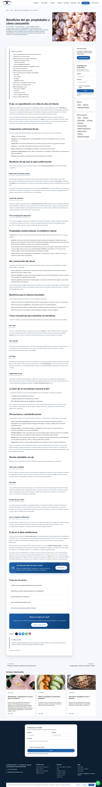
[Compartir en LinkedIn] (23, 634)
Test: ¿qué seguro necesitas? (64, 766)
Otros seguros (44, 2)
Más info (68, 784)
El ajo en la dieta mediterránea (21, 96)
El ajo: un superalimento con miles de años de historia (27, 54)
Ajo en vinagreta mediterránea (21, 94)
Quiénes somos (61, 775)
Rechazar (85, 784)
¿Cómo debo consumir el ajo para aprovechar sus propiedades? (27, 591)
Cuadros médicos (61, 773)
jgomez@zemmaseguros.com (15, 772)
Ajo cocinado (17, 76)
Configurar (78, 784)
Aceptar (91, 784)
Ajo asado (16, 90)
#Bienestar (80, 134)
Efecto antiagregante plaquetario (22, 64)
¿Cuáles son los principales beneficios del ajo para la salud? (26, 585)
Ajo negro (16, 78)
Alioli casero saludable (19, 88)
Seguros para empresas (42, 770)
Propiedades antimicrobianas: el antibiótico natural (26, 66)
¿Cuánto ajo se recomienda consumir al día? (24, 82)
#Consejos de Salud (82, 125)
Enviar (85, 90)
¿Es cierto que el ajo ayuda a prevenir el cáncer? (23, 608)
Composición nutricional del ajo (21, 56)
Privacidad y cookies (83, 768)
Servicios (53, 2)
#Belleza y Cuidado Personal (84, 128)
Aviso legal (80, 766)
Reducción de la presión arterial (21, 60)
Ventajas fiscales (61, 770)
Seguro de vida (40, 773)
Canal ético (60, 777)
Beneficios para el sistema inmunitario (23, 70)
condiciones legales (39, 747)
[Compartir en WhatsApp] (26, 634)
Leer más (10, 713)
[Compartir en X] (16, 634)
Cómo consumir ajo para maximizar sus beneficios (26, 72)
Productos (36, 2)
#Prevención (80, 123)
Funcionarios (66, 2)
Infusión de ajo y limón (19, 92)
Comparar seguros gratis (39, 624)
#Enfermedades (81, 120)
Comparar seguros (83, 57)
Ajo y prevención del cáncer (20, 68)
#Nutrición (85, 104)
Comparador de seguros (42, 766)
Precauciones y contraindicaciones (22, 84)
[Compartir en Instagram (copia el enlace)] (29, 634)
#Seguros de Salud (82, 131)
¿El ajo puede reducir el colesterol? (20, 596)
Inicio (7, 10)
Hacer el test (60, 567)
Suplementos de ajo (19, 80)
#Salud (79, 104)
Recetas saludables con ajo (20, 86)
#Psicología (89, 120)
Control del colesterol (19, 62)
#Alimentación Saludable (83, 107)
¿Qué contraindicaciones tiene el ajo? (21, 602)
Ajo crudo (16, 74)
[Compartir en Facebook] (19, 634)
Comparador (73, 2)
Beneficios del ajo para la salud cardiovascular (25, 58)
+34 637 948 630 (12, 769)
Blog (79, 2)
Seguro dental (39, 768)
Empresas (60, 2)
